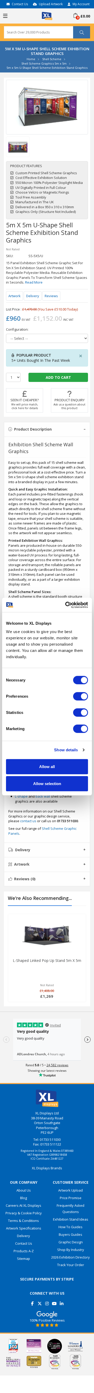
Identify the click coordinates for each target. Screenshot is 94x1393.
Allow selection (47, 783)
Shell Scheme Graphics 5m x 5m (44, 63)
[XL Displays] (47, 15)
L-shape (21, 796)
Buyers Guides (70, 1234)
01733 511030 (50, 1139)
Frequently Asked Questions (70, 1208)
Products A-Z (24, 1251)
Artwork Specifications (23, 1228)
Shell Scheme (51, 59)
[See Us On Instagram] (47, 1301)
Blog (23, 1197)
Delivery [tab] (22, 849)
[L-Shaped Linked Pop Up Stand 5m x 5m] (47, 934)
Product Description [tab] (33, 429)
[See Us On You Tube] (54, 1301)
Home (31, 59)
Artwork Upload (70, 1190)
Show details (66, 750)
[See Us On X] (40, 1301)
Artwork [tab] (22, 864)
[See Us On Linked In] (61, 1301)
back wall (43, 796)
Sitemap (23, 1258)
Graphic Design (70, 1242)
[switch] (80, 696)
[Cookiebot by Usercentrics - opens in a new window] (66, 604)
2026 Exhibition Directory (70, 1257)
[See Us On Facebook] (32, 1301)
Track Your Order (70, 1264)
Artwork (14, 296)
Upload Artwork (51, 4)
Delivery (32, 296)
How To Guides (70, 1227)
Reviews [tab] (25, 878)
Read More (34, 282)
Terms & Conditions (23, 1220)
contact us (28, 821)
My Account (81, 4)
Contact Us (20, 4)
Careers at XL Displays (23, 1205)
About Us (23, 1190)
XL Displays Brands (47, 1168)
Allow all (47, 766)
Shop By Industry (70, 1249)
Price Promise (70, 1197)
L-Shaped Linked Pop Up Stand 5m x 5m (47, 960)
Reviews (51, 296)
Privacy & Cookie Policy (23, 1213)
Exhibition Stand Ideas (70, 1219)
